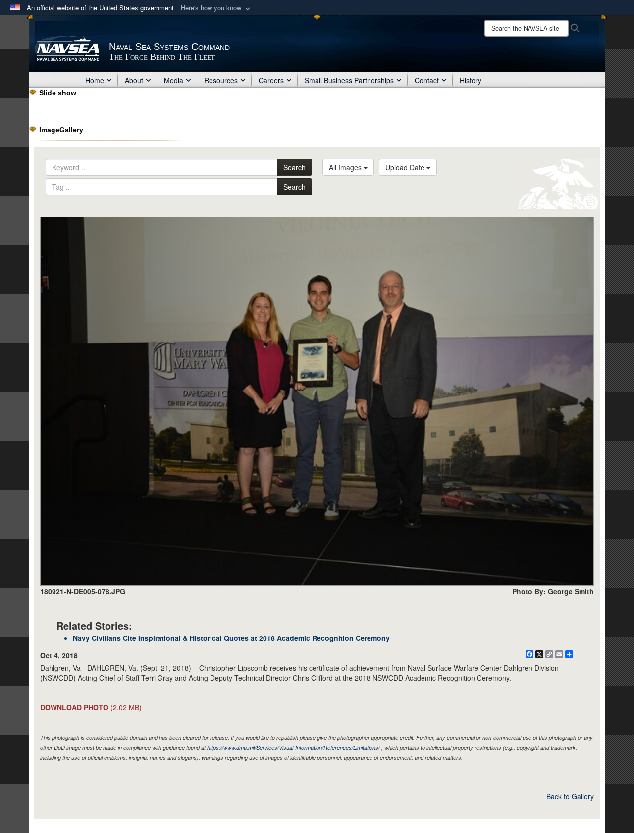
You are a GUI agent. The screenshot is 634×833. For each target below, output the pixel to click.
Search (294, 167)
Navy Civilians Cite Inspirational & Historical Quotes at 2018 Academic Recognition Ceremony (231, 638)
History (470, 80)
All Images (346, 167)
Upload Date (405, 167)
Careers (271, 80)
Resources (221, 80)
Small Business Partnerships (349, 80)
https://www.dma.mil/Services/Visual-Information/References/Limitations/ (293, 747)
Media (173, 80)
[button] (216, 8)
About (134, 80)
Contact (427, 80)
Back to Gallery (570, 796)
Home (94, 80)
